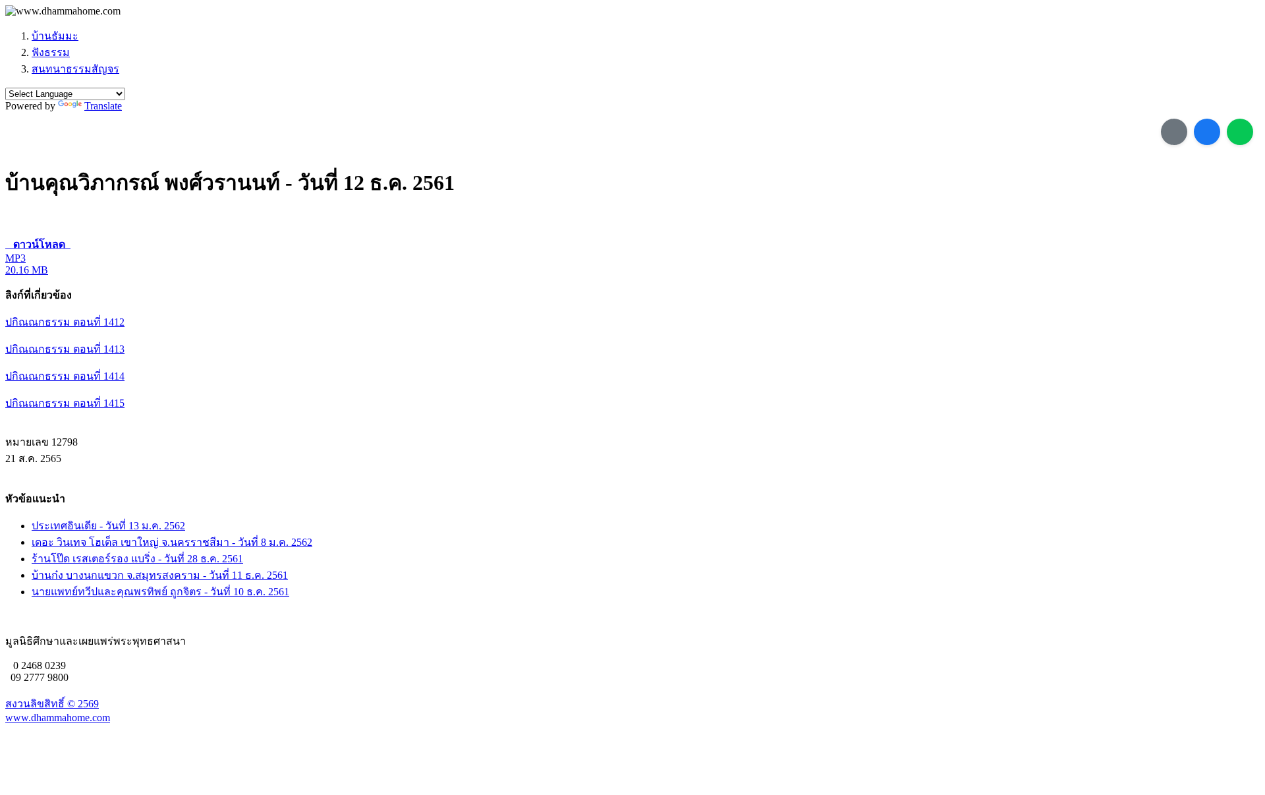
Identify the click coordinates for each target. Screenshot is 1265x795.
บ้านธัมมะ (55, 36)
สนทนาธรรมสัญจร (75, 68)
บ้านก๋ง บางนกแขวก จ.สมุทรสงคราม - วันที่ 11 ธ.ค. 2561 (160, 575)
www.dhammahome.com (57, 717)
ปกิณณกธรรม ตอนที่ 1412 (65, 322)
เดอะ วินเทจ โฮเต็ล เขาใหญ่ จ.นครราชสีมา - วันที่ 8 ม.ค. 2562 (172, 542)
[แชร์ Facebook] (1207, 132)
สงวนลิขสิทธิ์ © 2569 (52, 703)
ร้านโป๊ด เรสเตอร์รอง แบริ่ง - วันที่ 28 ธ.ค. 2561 (137, 558)
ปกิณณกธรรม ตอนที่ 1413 (65, 349)
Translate (103, 105)
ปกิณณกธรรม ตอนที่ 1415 (65, 403)
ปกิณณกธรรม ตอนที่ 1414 (65, 376)
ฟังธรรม (51, 52)
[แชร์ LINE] (1240, 132)
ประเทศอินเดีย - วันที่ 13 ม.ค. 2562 (108, 525)
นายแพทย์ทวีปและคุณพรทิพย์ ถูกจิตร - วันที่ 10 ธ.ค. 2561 (160, 591)
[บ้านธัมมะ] (63, 11)
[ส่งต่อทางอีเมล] (1174, 132)
